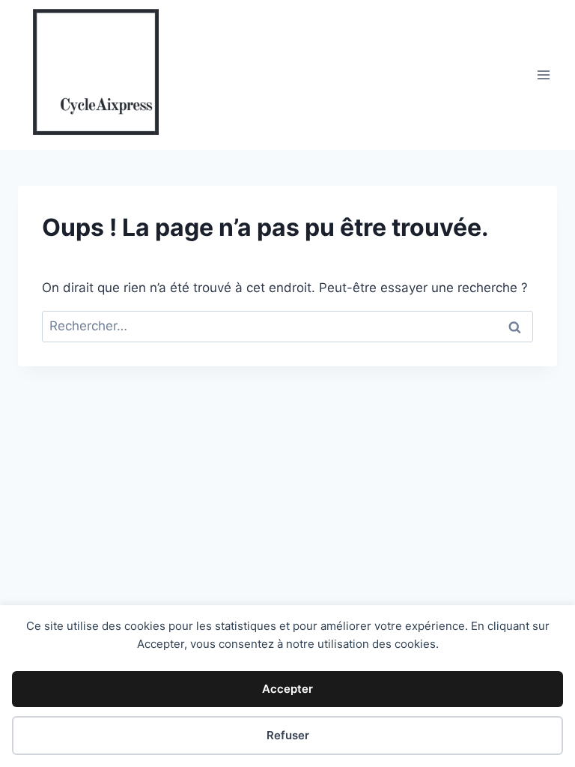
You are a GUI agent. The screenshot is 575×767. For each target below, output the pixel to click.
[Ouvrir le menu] (543, 74)
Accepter (287, 689)
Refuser (288, 735)
